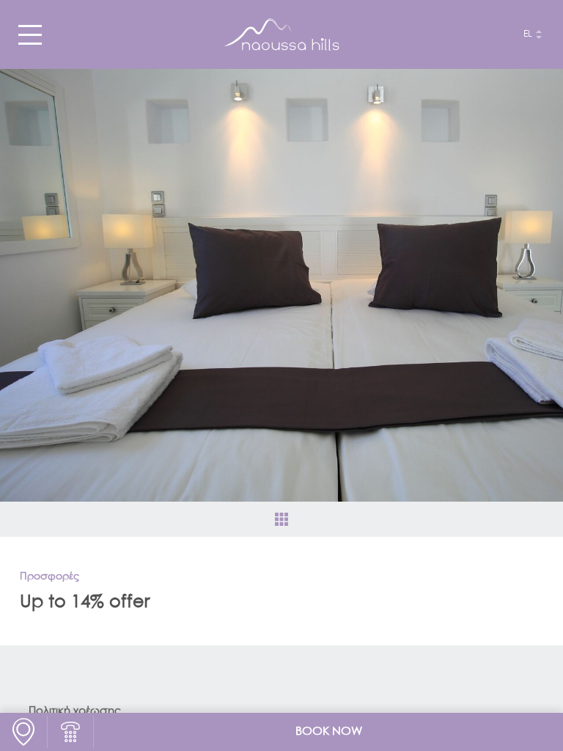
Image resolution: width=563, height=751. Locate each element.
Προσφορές (49, 576)
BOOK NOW (328, 732)
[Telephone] (70, 732)
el (527, 34)
